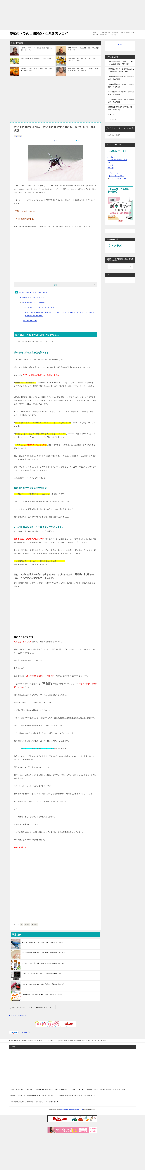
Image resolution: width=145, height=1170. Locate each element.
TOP (26, 1041)
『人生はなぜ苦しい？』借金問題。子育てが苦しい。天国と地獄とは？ (34, 1102)
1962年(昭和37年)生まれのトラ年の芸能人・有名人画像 (121, 78)
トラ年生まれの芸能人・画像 (117, 160)
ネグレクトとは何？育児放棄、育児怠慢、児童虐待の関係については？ (43, 963)
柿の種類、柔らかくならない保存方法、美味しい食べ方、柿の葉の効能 (37, 69)
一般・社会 (18, 136)
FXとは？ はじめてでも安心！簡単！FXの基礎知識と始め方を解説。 (42, 973)
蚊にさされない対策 (30, 321)
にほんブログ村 (24, 1032)
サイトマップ (112, 119)
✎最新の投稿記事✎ (16, 1089)
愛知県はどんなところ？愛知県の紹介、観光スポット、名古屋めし (32, 1095)
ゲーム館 (111, 114)
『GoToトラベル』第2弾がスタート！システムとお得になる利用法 (42, 994)
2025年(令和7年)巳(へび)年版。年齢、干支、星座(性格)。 (121, 108)
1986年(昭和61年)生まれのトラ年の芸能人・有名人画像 (121, 93)
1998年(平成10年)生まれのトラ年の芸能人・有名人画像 (121, 100)
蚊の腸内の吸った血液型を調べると (32, 297)
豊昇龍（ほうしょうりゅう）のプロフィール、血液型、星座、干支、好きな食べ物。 (83, 69)
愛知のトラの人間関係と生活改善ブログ (39, 33)
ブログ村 (110, 168)
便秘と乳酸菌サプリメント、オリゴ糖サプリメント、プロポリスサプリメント (83, 59)
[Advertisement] (63, 15)
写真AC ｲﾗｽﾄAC (121, 178)
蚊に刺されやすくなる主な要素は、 (34, 302)
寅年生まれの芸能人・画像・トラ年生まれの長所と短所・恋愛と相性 (121, 62)
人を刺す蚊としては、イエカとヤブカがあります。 (41, 307)
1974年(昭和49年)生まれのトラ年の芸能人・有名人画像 (121, 85)
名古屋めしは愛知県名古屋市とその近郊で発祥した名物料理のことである (51, 1089)
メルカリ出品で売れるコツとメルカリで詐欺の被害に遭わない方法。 (32, 1007)
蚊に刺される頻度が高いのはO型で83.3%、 (34, 292)
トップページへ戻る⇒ (17, 1015)
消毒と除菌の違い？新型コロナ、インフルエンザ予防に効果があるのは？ (43, 953)
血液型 (27, 924)
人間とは (110, 162)
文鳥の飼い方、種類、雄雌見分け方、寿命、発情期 (36, 58)
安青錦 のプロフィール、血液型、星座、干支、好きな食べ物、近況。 (84, 49)
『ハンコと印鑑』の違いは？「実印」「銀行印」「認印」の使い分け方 (43, 984)
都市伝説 (34, 924)
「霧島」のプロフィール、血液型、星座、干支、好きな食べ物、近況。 (37, 49)
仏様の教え (111, 165)
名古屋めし (111, 157)
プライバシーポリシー (116, 176)
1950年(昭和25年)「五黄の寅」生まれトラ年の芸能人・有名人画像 (121, 70)
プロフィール (113, 173)
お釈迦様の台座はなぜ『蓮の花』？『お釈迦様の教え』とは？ (79, 1095)
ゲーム (120, 44)
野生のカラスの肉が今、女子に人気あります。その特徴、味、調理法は (43, 942)
